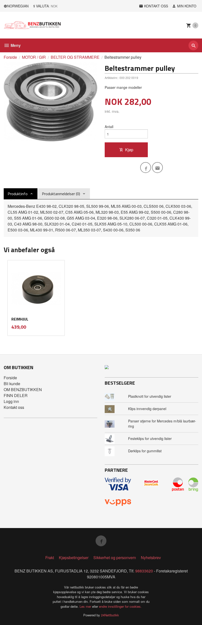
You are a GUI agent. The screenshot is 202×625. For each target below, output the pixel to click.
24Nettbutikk (110, 615)
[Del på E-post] (157, 167)
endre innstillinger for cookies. (120, 606)
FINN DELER (16, 395)
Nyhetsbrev (151, 557)
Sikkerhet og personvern (114, 557)
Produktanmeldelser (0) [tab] (61, 194)
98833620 (144, 571)
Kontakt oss (14, 407)
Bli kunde (12, 383)
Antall (109, 126)
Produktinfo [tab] (18, 194)
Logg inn (11, 401)
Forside (10, 57)
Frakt (49, 557)
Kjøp (129, 149)
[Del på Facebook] (145, 167)
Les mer (86, 606)
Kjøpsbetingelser (73, 557)
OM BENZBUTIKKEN (23, 389)
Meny (15, 45)
